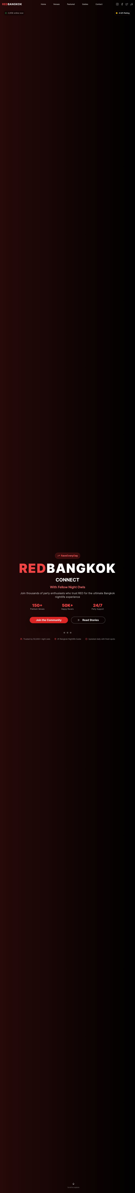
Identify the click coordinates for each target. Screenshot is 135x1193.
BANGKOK (12, 4)
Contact (99, 4)
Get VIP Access (49, 620)
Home (43, 4)
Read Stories (88, 620)
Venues (56, 4)
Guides (85, 4)
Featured (71, 4)
